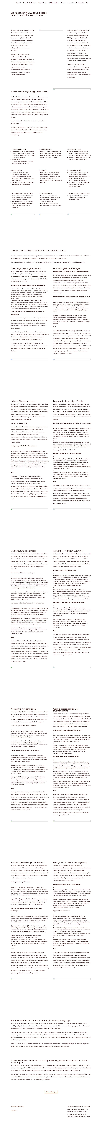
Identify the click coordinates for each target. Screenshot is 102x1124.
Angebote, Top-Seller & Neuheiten (75, 3)
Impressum (14, 1110)
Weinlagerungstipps (54, 3)
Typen (24, 3)
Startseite (18, 3)
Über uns (63, 3)
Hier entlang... (51, 1092)
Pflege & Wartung (42, 3)
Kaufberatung (32, 3)
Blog (87, 3)
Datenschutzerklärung (17, 1106)
